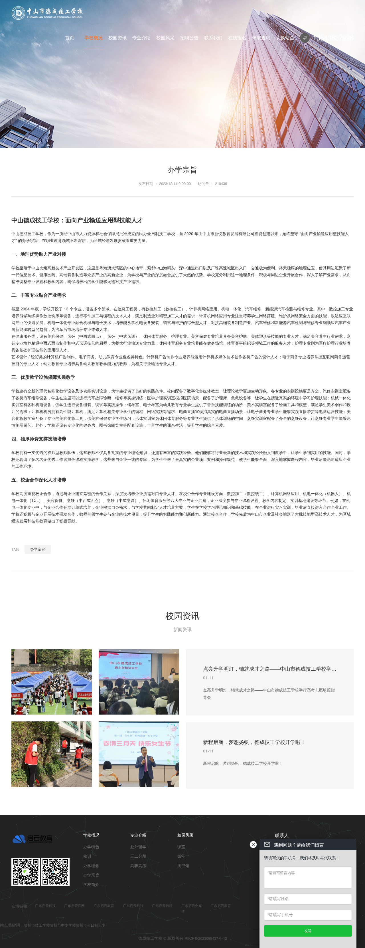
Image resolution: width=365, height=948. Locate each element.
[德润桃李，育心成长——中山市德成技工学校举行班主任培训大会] (139, 682)
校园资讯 (117, 37)
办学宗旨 (37, 549)
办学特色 (91, 846)
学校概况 (93, 37)
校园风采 (165, 37)
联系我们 (213, 37)
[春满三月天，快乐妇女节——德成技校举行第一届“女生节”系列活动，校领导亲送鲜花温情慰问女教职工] (139, 754)
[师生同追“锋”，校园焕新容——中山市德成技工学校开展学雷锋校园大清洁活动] (51, 754)
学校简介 (91, 884)
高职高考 (138, 865)
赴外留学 (138, 846)
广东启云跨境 (162, 905)
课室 (181, 846)
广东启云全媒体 (191, 908)
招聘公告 (189, 37)
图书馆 (183, 865)
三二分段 (138, 856)
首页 (69, 37)
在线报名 (237, 37)
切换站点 (285, 37)
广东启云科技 (45, 905)
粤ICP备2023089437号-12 (205, 938)
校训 (87, 856)
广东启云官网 (74, 905)
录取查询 (261, 37)
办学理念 (91, 865)
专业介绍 (141, 37)
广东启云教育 (104, 905)
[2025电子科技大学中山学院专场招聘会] (51, 682)
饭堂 (181, 856)
